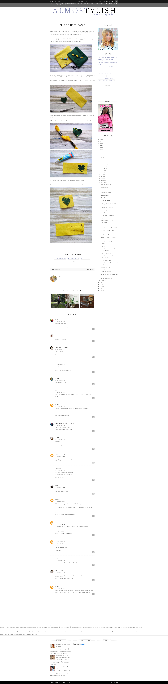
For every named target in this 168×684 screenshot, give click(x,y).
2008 (101, 290)
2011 (101, 284)
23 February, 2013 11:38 (60, 560)
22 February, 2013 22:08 (60, 456)
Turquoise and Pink (105, 218)
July (102, 172)
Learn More (109, 3)
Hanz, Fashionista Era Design (64, 423)
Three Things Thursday (108, 78)
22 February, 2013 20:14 (60, 406)
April (102, 178)
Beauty (87, 1)
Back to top (114, 682)
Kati (60, 276)
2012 (101, 282)
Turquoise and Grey (105, 267)
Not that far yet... (104, 210)
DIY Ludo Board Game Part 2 (107, 215)
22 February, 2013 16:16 (60, 321)
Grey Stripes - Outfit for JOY (107, 246)
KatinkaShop (58, 1)
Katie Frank (59, 570)
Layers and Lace (104, 187)
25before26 (101, 73)
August (102, 170)
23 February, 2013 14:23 (60, 588)
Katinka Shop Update (106, 192)
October (103, 166)
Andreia (57, 390)
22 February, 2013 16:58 (60, 349)
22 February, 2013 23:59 (60, 501)
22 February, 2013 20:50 (60, 425)
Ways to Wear (105, 80)
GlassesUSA (103, 189)
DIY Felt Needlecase (105, 200)
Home (51, 1)
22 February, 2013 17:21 (60, 364)
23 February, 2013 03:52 (60, 524)
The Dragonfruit (60, 541)
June (102, 174)
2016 (101, 155)
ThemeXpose (60, 682)
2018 (101, 151)
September (103, 168)
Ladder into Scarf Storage (62, 655)
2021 (101, 145)
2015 (101, 157)
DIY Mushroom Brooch (106, 260)
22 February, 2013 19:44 (60, 392)
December (103, 163)
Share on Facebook (61, 258)
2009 (101, 288)
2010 (101, 286)
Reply (93, 356)
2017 (101, 153)
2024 (101, 139)
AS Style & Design (60, 454)
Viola (57, 437)
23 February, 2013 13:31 (60, 572)
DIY (74, 1)
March (102, 180)
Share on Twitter (74, 258)
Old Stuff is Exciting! (105, 197)
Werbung (112, 80)
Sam (56, 485)
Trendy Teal (58, 550)
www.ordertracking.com (31, 634)
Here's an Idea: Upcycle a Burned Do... (71, 305)
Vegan (100, 80)
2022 (101, 143)
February (103, 182)
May (102, 176)
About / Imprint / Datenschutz (99, 1)
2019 (101, 149)
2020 (101, 147)
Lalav (57, 378)
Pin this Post (86, 258)
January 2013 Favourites (106, 278)
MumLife (100, 78)
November (103, 165)
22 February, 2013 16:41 (60, 337)
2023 (101, 141)
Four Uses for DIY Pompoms (107, 207)
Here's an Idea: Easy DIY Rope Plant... (57, 305)
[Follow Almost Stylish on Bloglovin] (79, 644)
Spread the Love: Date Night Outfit (109, 227)
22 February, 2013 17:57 (60, 380)
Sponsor (111, 1)
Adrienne (58, 319)
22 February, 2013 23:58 (60, 487)
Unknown (58, 404)
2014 (101, 159)
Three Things (80, 1)
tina (56, 558)
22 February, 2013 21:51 (60, 439)
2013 (101, 161)
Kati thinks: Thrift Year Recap (107, 230)
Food (70, 1)
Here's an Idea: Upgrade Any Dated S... (86, 305)
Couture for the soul (62, 347)
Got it (115, 3)
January (102, 280)
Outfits (65, 1)
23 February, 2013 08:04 (60, 543)
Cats (110, 73)
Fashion (100, 75)
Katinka (113, 75)
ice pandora (59, 335)
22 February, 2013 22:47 (60, 470)
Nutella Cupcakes (105, 195)
